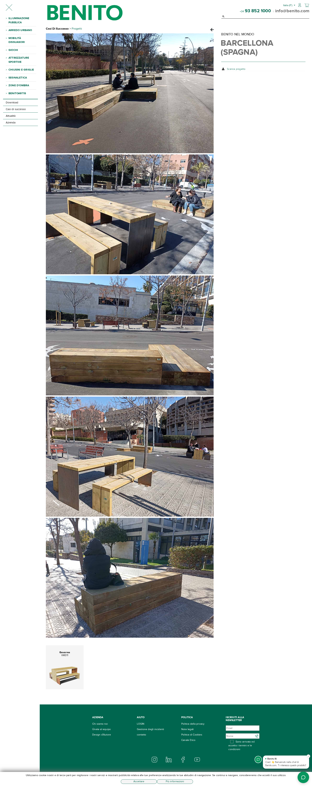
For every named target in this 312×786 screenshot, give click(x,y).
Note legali (187, 729)
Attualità (11, 115)
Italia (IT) (288, 5)
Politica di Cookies (191, 734)
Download (12, 102)
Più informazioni (175, 781)
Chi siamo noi (100, 723)
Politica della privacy (192, 723)
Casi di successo (16, 109)
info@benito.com (292, 10)
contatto (141, 734)
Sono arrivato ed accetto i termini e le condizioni (241, 745)
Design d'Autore (101, 734)
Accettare (138, 781)
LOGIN (140, 723)
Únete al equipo (101, 729)
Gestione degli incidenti (150, 729)
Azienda (11, 122)
